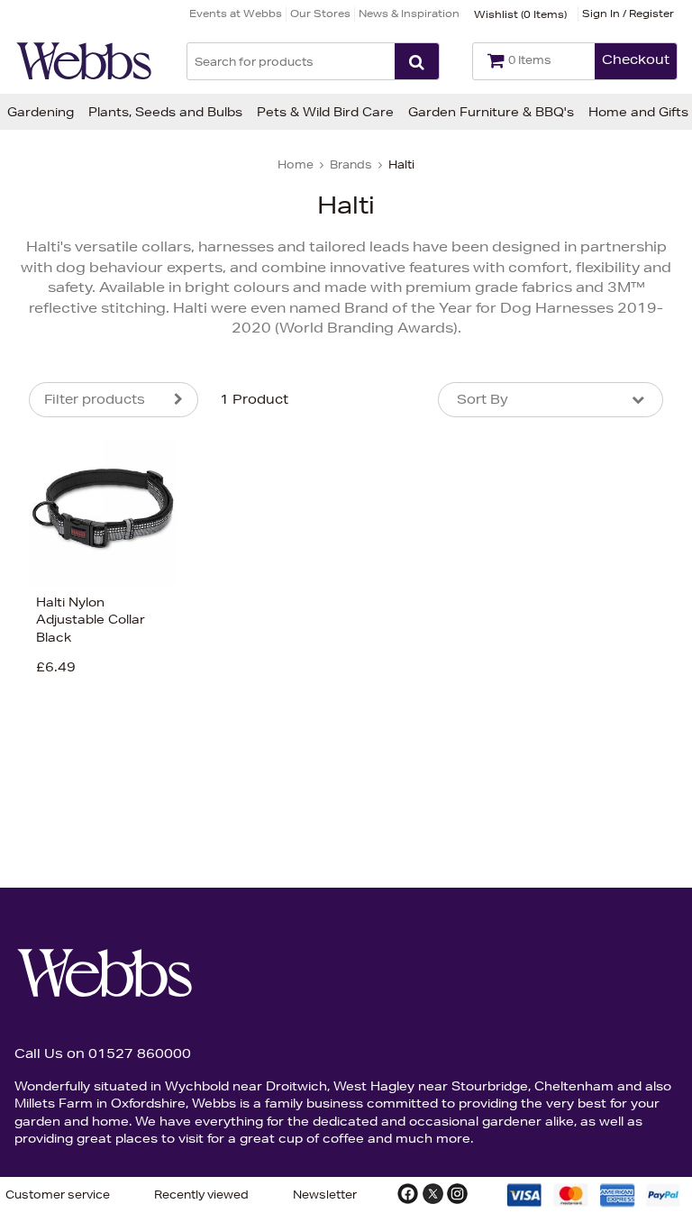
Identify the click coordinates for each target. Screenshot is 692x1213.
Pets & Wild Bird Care (325, 112)
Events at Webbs (235, 13)
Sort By (482, 399)
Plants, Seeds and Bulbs (165, 112)
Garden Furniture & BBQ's (491, 112)
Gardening (40, 112)
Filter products (94, 399)
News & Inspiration (409, 13)
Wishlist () (520, 14)
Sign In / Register (628, 13)
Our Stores (320, 13)
